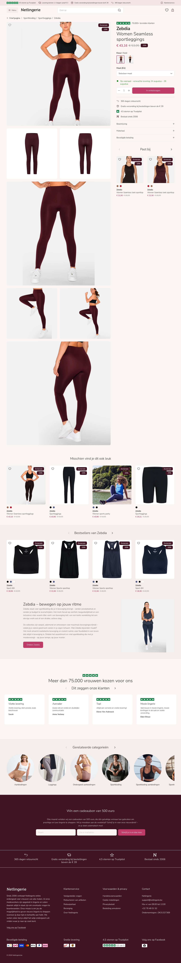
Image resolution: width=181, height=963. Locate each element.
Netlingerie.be (17, 955)
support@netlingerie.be (152, 900)
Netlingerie (146, 896)
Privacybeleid (108, 904)
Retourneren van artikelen (75, 900)
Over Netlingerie (71, 912)
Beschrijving (121, 123)
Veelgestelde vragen (73, 896)
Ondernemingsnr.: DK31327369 (156, 912)
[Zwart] (51, 507)
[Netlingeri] (31, 10)
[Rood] (121, 186)
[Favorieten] (166, 10)
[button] (90, 10)
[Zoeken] (119, 10)
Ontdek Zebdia (33, 644)
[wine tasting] (120, 59)
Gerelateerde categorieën (91, 747)
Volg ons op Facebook (16, 927)
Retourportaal (70, 904)
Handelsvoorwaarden (112, 896)
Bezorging (68, 908)
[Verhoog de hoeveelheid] (129, 90)
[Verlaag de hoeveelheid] (119, 90)
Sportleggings (44, 18)
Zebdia (57, 18)
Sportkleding (29, 18)
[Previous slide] (66, 688)
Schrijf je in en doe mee (132, 832)
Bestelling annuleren (112, 908)
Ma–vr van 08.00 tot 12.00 (153, 904)
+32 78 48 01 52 (149, 908)
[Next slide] (115, 688)
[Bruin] (117, 186)
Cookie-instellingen (111, 900)
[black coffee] (129, 59)
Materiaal (120, 130)
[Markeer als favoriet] (10, 25)
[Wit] (124, 186)
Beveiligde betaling (124, 137)
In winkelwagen (153, 90)
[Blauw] (54, 507)
